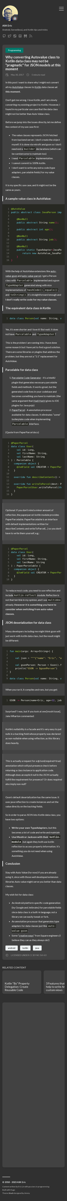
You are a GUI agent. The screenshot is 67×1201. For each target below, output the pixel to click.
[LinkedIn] (20, 36)
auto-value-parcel (31, 275)
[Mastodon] (15, 36)
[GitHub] (4, 36)
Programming (14, 50)
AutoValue (17, 87)
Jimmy (27, 1193)
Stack (11, 1193)
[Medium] (25, 36)
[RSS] (31, 36)
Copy (56, 209)
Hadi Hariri (39, 400)
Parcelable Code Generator (26, 377)
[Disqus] (33, 1044)
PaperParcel (18, 409)
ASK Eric (7, 25)
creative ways (26, 935)
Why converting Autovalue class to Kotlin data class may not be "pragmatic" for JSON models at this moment (33, 63)
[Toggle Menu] (61, 8)
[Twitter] (9, 36)
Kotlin (38, 87)
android (11, 948)
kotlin (25, 948)
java (37, 948)
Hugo (12, 1190)
